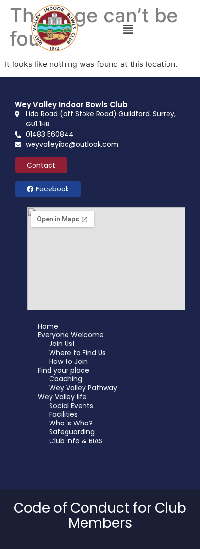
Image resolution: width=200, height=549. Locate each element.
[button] (127, 29)
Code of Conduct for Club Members (100, 516)
